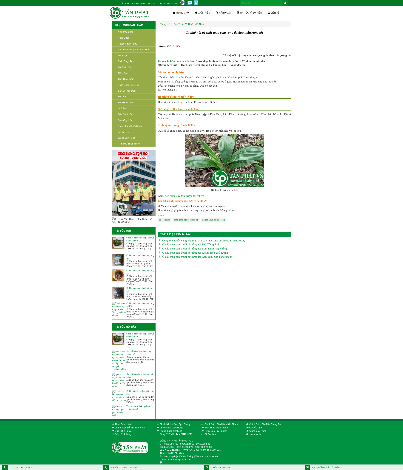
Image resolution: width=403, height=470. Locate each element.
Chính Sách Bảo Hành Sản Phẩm (221, 424)
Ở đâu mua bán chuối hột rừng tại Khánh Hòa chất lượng (195, 252)
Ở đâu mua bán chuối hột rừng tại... (140, 257)
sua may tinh (255, 434)
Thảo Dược (123, 37)
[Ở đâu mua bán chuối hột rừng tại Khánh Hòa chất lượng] (119, 293)
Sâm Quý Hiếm (125, 120)
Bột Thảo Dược (125, 67)
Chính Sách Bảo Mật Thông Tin (265, 424)
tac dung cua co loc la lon (213, 220)
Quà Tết (122, 108)
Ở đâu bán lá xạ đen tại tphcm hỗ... (140, 393)
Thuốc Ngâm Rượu (127, 43)
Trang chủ (182, 12)
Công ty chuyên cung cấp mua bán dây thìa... (140, 239)
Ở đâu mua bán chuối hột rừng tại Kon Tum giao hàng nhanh (197, 256)
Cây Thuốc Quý (126, 114)
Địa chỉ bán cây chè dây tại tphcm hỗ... (138, 353)
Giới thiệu (204, 12)
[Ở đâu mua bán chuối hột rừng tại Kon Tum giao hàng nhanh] (119, 309)
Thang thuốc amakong (171, 430)
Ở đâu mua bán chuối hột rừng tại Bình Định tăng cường (194, 248)
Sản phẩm (225, 12)
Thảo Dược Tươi (126, 61)
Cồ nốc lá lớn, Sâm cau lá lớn (176, 60)
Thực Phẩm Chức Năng (130, 125)
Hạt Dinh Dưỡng (126, 102)
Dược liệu (123, 55)
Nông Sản (123, 73)
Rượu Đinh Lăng (123, 434)
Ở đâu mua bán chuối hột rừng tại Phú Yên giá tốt (191, 244)
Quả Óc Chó (255, 427)
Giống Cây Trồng (126, 137)
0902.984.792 (137, 3)
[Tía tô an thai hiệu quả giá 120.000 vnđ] (119, 411)
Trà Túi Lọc (123, 131)
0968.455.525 (172, 3)
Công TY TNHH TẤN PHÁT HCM (176, 434)
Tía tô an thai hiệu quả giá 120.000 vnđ (138, 408)
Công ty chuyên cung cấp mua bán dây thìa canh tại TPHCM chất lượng (203, 240)
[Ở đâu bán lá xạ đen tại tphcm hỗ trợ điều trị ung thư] (119, 396)
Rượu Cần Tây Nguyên (215, 430)
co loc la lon (164, 220)
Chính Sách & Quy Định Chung (175, 424)
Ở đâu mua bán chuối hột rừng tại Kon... (140, 305)
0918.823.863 (150, 3)
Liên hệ (275, 12)
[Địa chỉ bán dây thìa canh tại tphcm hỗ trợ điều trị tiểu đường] (119, 380)
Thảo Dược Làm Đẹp (128, 84)
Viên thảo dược (125, 31)
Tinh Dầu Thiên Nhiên (129, 143)
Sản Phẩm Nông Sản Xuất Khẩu (134, 49)
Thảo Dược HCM (123, 424)
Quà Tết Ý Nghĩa (123, 430)
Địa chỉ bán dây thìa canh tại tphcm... (139, 376)
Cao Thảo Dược (126, 78)
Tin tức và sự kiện (251, 12)
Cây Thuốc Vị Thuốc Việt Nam (189, 24)
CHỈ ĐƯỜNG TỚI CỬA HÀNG (327, 467)
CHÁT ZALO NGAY (220, 467)
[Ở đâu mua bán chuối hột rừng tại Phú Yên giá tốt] (119, 260)
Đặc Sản (122, 96)
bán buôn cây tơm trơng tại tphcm (184, 195)
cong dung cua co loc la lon (186, 220)
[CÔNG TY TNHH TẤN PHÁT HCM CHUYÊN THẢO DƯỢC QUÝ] (129, 12)
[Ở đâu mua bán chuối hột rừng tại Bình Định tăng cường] (119, 275)
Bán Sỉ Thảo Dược (127, 90)
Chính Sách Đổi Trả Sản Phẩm (130, 427)
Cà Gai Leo (210, 434)
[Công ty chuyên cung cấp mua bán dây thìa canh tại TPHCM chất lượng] (119, 242)
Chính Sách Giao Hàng (171, 427)
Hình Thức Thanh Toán (216, 427)
